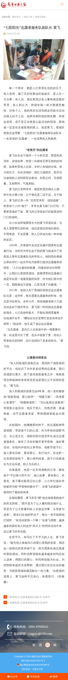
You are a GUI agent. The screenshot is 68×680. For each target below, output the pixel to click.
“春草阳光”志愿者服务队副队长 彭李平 (29, 597)
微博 (55, 676)
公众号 (13, 676)
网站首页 (16, 17)
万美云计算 (37, 669)
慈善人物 (28, 17)
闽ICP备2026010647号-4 (33, 660)
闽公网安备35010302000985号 (35, 665)
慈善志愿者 (40, 17)
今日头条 (35, 676)
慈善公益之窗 (37, 656)
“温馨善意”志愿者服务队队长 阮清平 (28, 602)
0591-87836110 (38, 626)
